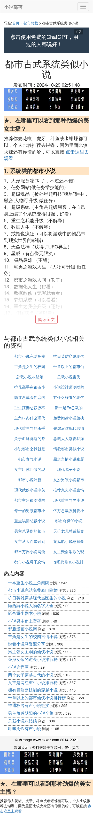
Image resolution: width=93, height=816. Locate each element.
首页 (15, 22)
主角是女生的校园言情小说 (33, 636)
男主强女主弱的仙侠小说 (30, 651)
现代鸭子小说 (68, 469)
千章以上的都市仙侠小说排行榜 (37, 698)
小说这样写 (18, 667)
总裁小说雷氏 (68, 376)
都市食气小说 (29, 459)
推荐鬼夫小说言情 (68, 489)
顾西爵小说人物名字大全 (30, 605)
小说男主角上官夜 (24, 621)
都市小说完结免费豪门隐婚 (33, 590)
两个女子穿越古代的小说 (30, 675)
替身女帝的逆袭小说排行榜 (33, 659)
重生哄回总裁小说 (29, 520)
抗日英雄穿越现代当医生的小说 (37, 598)
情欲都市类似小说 (68, 448)
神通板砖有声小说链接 (28, 705)
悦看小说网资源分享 (26, 644)
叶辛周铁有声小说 (24, 728)
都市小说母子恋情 (29, 561)
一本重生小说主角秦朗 (28, 583)
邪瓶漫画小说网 (22, 629)
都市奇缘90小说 (68, 520)
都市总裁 (31, 22)
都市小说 (44, 170)
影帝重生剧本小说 (24, 613)
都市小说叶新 (29, 479)
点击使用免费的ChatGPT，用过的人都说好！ (44, 40)
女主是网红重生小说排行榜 (33, 682)
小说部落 (13, 6)
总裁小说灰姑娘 (29, 376)
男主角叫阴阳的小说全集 (30, 713)
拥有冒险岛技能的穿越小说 (33, 690)
